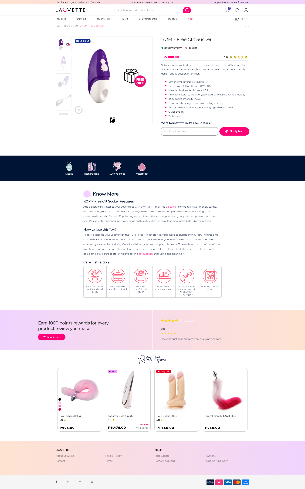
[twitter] (92, 481)
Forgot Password (165, 460)
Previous (83, 76)
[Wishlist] (236, 10)
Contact (60, 460)
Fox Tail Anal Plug (70, 415)
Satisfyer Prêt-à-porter (121, 415)
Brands (173, 19)
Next (145, 76)
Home (58, 26)
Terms (108, 460)
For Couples (104, 19)
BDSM (125, 19)
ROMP (76, 26)
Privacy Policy (113, 455)
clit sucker (171, 206)
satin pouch (146, 253)
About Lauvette (65, 455)
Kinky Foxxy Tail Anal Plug (220, 415)
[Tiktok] (80, 481)
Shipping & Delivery (216, 460)
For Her (61, 19)
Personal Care (148, 19)
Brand (67, 26)
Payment (210, 455)
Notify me (236, 131)
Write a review (51, 337)
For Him (81, 19)
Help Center (162, 455)
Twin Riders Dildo (166, 415)
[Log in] (245, 10)
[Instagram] (68, 481)
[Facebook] (56, 481)
